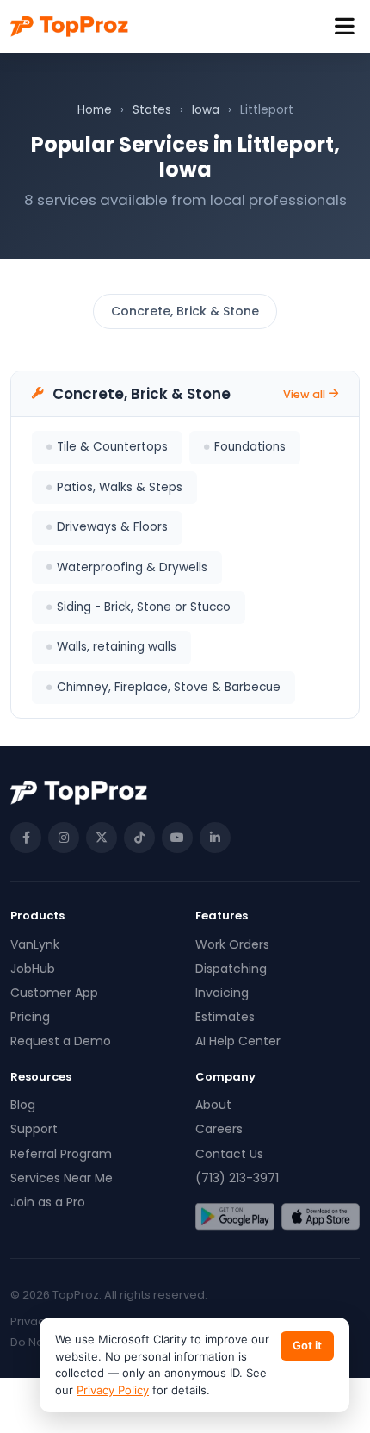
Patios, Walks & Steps (119, 487)
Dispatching (231, 968)
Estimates (225, 1017)
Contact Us (229, 1154)
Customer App (54, 992)
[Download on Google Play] (234, 1217)
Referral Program (61, 1154)
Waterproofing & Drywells (132, 567)
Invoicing (222, 992)
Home (94, 110)
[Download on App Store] (321, 1217)
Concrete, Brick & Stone (185, 311)
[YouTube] (177, 837)
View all (304, 394)
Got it (307, 1345)
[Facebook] (25, 837)
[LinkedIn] (215, 837)
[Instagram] (63, 837)
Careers (219, 1129)
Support (34, 1129)
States (152, 110)
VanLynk (34, 944)
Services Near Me (61, 1178)
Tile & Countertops (112, 447)
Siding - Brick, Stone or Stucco (144, 607)
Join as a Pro (47, 1202)
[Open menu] (345, 27)
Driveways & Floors (112, 527)
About (213, 1104)
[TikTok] (139, 837)
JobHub (32, 968)
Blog (22, 1104)
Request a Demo (60, 1041)
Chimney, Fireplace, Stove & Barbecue (169, 687)
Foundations (250, 447)
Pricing (30, 1017)
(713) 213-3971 (237, 1178)
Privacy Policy (113, 1390)
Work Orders (232, 944)
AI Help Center (238, 1041)
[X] (101, 837)
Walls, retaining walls (116, 647)
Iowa (205, 110)
